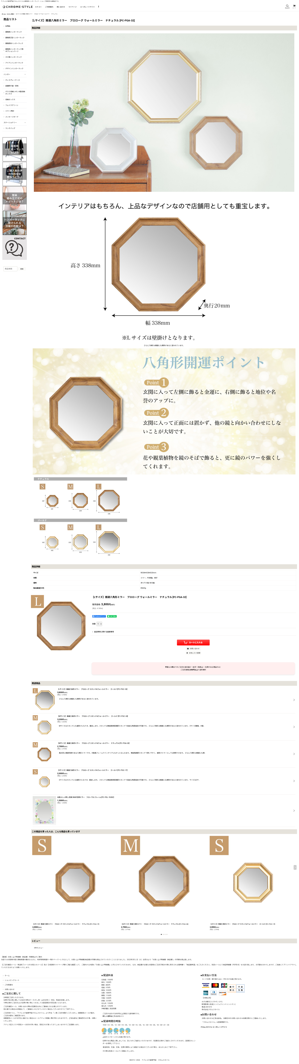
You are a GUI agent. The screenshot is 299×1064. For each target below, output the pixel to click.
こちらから (73, 1018)
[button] (287, 6)
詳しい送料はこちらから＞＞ (113, 1016)
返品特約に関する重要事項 (104, 632)
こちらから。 (218, 1018)
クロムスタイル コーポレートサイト (214, 1027)
